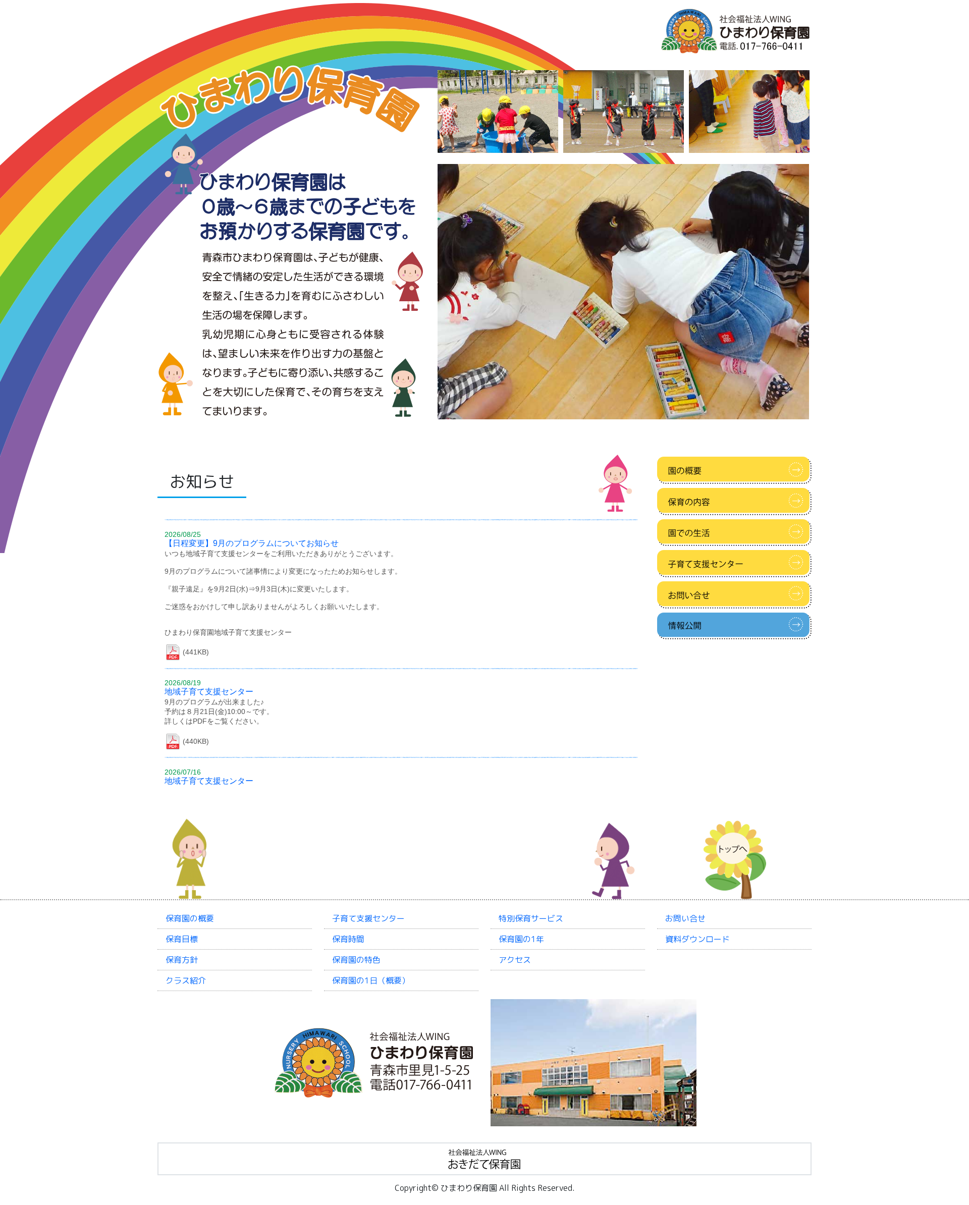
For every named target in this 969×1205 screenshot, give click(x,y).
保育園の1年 (521, 939)
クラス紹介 (186, 980)
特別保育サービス (531, 918)
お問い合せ (685, 918)
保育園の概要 (190, 918)
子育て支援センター (368, 918)
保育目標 (182, 939)
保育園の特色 (356, 959)
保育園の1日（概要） (371, 980)
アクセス (515, 959)
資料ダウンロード (697, 939)
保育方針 (182, 959)
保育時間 (348, 939)
